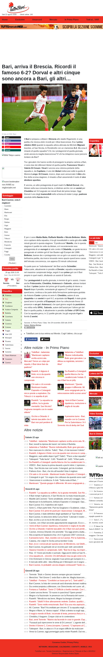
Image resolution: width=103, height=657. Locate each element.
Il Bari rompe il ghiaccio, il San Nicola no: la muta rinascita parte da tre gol (62, 496)
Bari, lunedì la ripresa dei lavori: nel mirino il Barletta (52, 444)
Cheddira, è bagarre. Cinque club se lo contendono (52, 617)
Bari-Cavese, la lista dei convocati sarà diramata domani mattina (57, 583)
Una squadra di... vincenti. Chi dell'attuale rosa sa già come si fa (57, 556)
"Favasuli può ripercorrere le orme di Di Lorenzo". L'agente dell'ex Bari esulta (63, 623)
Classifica (7, 291)
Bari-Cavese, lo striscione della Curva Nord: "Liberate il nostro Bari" (59, 517)
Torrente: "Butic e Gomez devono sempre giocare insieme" (55, 574)
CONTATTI (75, 647)
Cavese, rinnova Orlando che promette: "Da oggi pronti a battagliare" (59, 532)
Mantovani (8, 212)
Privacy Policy (73, 642)
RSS (90, 647)
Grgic (6, 225)
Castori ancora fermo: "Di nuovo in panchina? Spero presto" (55, 592)
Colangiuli (7, 248)
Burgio (6, 219)
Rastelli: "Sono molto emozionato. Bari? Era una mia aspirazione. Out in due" (63, 604)
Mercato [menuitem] (53, 20)
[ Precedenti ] (12, 286)
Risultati (12, 263)
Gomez (7, 235)
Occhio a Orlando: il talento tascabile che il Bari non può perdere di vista (61, 529)
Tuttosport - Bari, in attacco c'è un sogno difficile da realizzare (56, 629)
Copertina (94, 141)
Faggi (6, 251)
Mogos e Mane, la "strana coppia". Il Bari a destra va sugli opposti (58, 611)
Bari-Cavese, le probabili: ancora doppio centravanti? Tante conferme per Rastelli (65, 565)
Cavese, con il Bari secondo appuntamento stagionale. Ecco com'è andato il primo (65, 523)
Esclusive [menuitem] (20, 20)
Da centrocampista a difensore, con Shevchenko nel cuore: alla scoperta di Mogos (65, 586)
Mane (6, 209)
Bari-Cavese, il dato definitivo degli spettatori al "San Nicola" (56, 514)
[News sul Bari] (18, 7)
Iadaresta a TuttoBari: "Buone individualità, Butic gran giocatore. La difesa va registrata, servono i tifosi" (72, 358)
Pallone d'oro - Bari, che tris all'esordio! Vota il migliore (53, 471)
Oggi (91, 243)
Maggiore (7, 229)
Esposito (7, 245)
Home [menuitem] (5, 20)
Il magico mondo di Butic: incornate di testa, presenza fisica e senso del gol (62, 614)
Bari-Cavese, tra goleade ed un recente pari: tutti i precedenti (56, 547)
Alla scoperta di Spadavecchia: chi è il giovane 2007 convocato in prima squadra (65, 535)
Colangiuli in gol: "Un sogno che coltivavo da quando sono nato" (57, 477)
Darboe (7, 222)
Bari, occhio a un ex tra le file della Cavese (48, 520)
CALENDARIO (64, 647)
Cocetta (7, 255)
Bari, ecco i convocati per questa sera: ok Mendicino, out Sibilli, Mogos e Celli (63, 544)
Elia (5, 216)
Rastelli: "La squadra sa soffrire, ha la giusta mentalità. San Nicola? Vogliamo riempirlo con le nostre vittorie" (38, 406)
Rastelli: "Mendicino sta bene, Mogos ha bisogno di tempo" (55, 598)
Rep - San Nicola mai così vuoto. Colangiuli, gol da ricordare (56, 468)
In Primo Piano (36, 323)
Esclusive (94, 353)
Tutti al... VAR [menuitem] (92, 20)
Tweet (46, 339)
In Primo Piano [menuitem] (72, 20)
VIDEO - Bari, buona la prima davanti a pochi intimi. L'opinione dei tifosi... (61, 465)
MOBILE (84, 647)
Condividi (32, 339)
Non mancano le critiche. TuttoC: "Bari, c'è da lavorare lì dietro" (57, 450)
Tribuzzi (7, 238)
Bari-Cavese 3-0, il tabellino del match (46, 505)
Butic (6, 232)
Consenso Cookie (59, 642)
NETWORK (43, 647)
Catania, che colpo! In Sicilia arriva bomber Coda (51, 541)
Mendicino (8, 242)
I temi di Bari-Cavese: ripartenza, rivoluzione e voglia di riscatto (75, 403)
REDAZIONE (53, 647)
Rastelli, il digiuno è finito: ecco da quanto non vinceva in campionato (60, 453)
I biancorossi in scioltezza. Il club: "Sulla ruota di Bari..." (53, 480)
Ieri (96, 243)
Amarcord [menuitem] (37, 20)
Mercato (93, 394)
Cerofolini (7, 206)
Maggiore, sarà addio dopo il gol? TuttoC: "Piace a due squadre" (57, 456)
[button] (12, 259)
